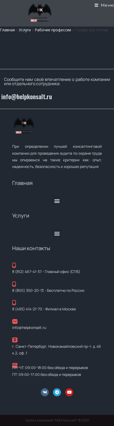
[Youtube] (69, 392)
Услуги (25, 29)
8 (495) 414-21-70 (27, 308)
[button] (57, 200)
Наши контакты (31, 248)
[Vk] (45, 392)
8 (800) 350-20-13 (28, 290)
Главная (7, 29)
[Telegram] (57, 392)
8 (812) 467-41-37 (27, 271)
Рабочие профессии (53, 29)
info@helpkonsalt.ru (26, 96)
